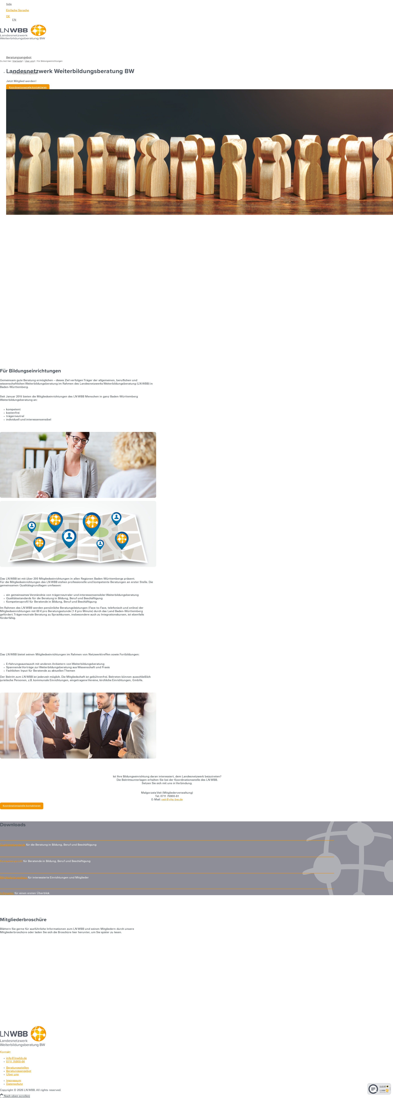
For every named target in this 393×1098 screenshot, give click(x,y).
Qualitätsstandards (12, 845)
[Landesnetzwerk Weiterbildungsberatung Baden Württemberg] (23, 39)
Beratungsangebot (18, 1071)
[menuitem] (170, 4)
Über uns (12, 1074)
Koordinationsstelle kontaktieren (28, 87)
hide (9, 4)
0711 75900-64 (15, 1061)
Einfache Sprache (17, 10)
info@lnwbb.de (16, 1058)
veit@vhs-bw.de (172, 799)
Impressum (13, 1080)
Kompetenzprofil (11, 861)
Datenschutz (14, 1084)
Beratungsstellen (17, 1068)
